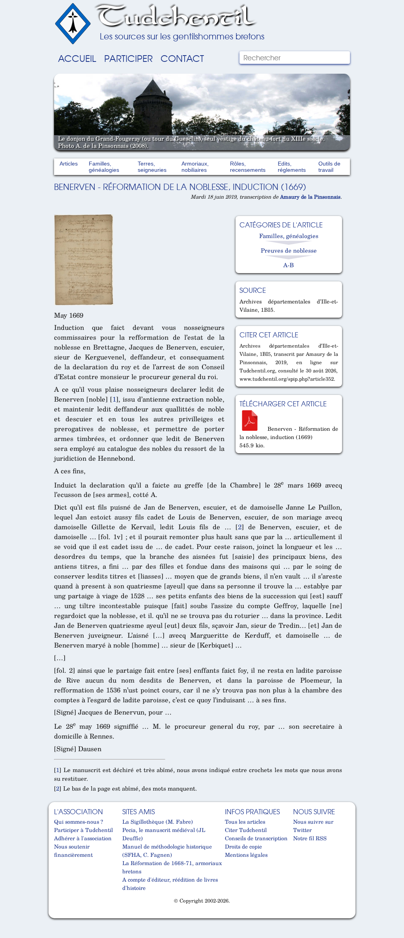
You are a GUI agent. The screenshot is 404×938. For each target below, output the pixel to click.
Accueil (77, 58)
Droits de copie (243, 846)
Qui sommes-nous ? (78, 821)
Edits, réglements (292, 166)
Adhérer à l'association (83, 838)
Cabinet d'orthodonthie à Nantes (59, 914)
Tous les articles (245, 821)
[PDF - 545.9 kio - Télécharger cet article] (252, 428)
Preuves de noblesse (289, 250)
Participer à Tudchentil (83, 830)
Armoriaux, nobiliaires (195, 166)
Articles (69, 163)
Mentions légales (246, 855)
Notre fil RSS (310, 838)
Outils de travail (329, 166)
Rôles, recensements (248, 166)
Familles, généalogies (104, 166)
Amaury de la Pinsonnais (310, 197)
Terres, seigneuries (152, 166)
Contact (182, 58)
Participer (128, 58)
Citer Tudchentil (246, 830)
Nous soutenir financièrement (73, 850)
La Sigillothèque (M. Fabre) (157, 821)
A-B (288, 265)
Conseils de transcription (256, 838)
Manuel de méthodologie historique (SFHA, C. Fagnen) (167, 850)
